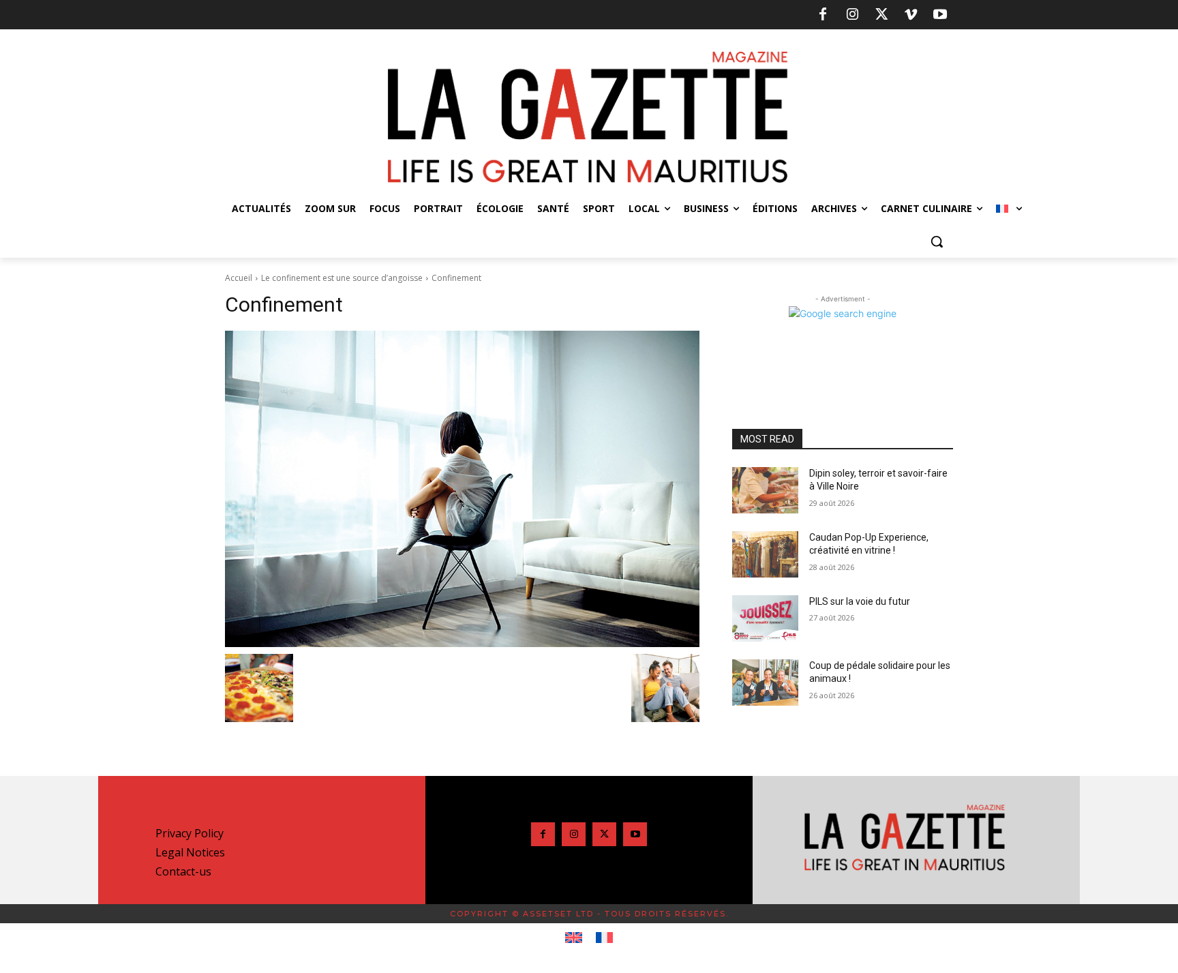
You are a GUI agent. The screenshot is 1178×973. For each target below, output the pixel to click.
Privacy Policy (189, 833)
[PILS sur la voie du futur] (765, 618)
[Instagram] (852, 15)
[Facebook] (823, 15)
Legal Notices (190, 852)
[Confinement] (462, 489)
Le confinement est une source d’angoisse (342, 278)
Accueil (238, 278)
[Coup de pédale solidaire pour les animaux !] (765, 682)
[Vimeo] (911, 15)
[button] (936, 241)
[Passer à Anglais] (573, 938)
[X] (881, 15)
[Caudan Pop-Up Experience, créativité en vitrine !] (765, 554)
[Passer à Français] (604, 938)
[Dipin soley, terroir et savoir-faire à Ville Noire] (765, 490)
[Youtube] (940, 15)
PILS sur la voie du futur (859, 601)
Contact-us (183, 871)
